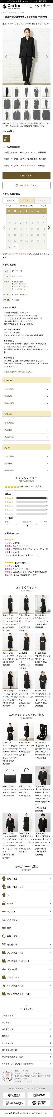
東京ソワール (17, 276)
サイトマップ (7, 1043)
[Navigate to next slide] (47, 56)
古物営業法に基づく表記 (12, 1057)
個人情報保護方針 (9, 1050)
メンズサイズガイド (21, 287)
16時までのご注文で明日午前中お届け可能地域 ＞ (27, 17)
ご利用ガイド (7, 1015)
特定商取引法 (7, 1029)
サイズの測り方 (19, 289)
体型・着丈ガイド (20, 284)
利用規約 (5, 1036)
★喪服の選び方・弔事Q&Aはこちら (18, 372)
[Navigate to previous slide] (6, 56)
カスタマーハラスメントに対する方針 (18, 1064)
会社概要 (5, 1022)
